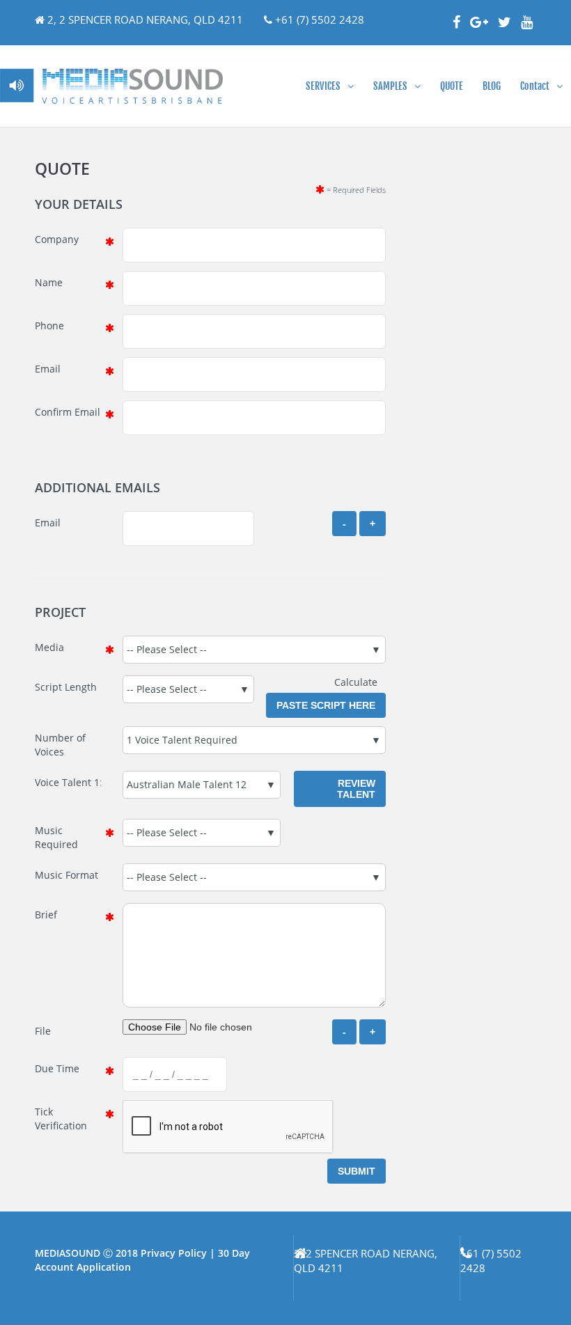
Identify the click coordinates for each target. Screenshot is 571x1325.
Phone (49, 325)
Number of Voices (60, 744)
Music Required (56, 837)
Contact (534, 86)
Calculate (360, 682)
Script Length (66, 686)
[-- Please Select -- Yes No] (202, 833)
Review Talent (356, 789)
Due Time (57, 1068)
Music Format (66, 874)
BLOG (492, 86)
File (43, 1030)
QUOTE (451, 86)
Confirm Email (67, 411)
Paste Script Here (325, 705)
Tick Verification (61, 1118)
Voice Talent (63, 782)
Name (49, 282)
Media (49, 647)
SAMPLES (390, 86)
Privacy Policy (174, 1253)
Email (48, 368)
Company (57, 239)
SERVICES (323, 86)
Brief (46, 914)
